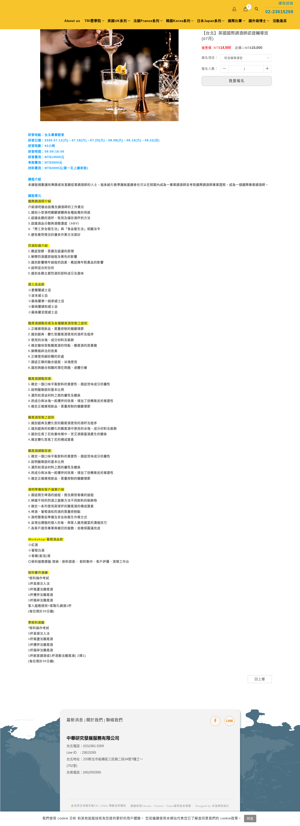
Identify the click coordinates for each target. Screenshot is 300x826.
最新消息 (75, 720)
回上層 (260, 679)
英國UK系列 (117, 21)
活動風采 (280, 21)
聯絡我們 (114, 720)
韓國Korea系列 (178, 21)
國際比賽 (235, 21)
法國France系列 (146, 21)
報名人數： (210, 68)
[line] (230, 721)
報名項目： (210, 57)
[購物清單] (245, 8)
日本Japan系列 (209, 21)
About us (72, 21)
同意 (250, 818)
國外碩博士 (257, 21)
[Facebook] (215, 721)
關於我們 (94, 720)
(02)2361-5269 (93, 746)
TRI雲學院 (93, 21)
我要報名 (237, 81)
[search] (257, 9)
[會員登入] (234, 8)
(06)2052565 (92, 772)
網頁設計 (223, 806)
